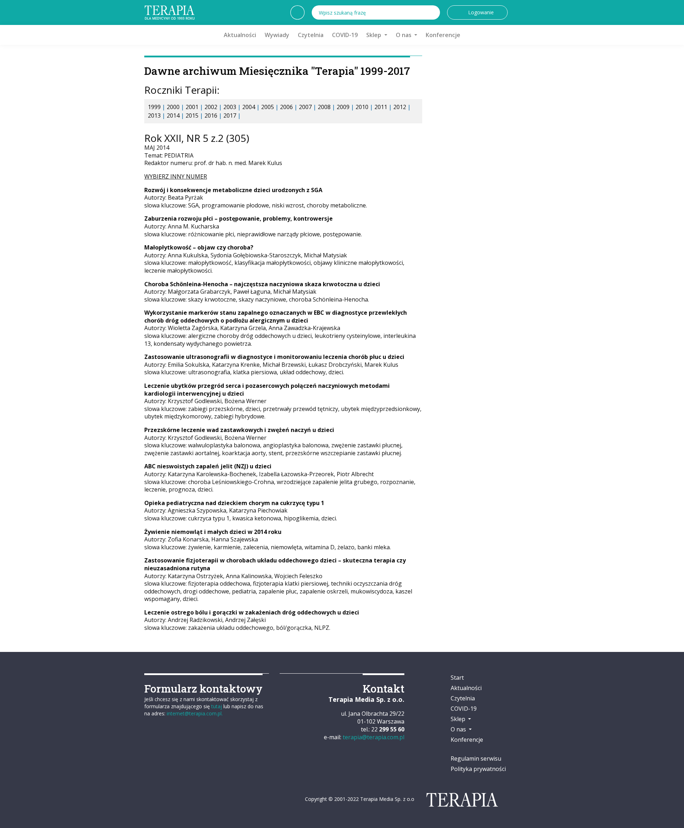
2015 (192, 115)
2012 (399, 107)
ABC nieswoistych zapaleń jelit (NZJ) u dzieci (207, 466)
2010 (362, 107)
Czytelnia (310, 35)
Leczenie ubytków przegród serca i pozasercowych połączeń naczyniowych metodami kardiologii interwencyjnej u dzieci (267, 389)
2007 (305, 107)
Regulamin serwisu (476, 758)
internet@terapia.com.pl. (195, 713)
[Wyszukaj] (433, 12)
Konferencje (443, 35)
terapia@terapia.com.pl (373, 737)
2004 (248, 107)
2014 (173, 115)
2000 (173, 107)
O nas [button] (404, 35)
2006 (286, 107)
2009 (343, 107)
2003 (229, 107)
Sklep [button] (374, 35)
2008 (324, 107)
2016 (210, 115)
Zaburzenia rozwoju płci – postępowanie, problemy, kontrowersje (238, 218)
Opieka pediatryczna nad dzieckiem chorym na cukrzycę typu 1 (234, 503)
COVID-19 (345, 35)
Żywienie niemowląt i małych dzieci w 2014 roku (212, 532)
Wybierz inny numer (175, 176)
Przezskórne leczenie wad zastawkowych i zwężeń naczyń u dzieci (239, 430)
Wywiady (277, 35)
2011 (380, 107)
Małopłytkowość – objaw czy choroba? (198, 247)
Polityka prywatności (478, 769)
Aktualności (240, 35)
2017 (229, 115)
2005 (267, 107)
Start (457, 678)
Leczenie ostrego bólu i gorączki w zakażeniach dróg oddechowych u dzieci (251, 612)
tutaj (216, 706)
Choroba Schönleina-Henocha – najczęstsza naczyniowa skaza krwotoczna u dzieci (262, 284)
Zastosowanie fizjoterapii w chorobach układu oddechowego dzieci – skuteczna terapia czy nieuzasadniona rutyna (275, 564)
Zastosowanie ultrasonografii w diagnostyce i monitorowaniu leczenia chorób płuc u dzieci (274, 357)
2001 (192, 107)
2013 (154, 115)
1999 (154, 107)
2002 (210, 107)
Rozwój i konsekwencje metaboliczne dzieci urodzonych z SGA (233, 190)
